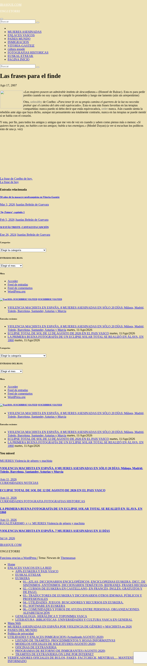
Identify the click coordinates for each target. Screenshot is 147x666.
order (104, 108)
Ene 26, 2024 (8, 234)
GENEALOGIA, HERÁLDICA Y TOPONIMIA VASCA (51, 616)
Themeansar (68, 557)
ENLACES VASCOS (21, 35)
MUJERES (7, 460)
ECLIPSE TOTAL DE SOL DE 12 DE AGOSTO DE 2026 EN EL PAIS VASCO (58, 333)
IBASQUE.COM (10, 4)
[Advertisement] (38, 155)
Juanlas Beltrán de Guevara (32, 204)
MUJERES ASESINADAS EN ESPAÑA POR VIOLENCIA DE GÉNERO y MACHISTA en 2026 (70, 626)
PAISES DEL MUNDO (22, 630)
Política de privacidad (21, 633)
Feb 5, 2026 (7, 219)
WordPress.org (16, 291)
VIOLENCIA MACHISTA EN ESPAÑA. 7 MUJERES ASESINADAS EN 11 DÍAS (55, 530)
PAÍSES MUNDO (19, 38)
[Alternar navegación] (1, 18)
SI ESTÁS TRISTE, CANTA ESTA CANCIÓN (24, 227)
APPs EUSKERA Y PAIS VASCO (36, 571)
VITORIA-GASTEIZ (21, 45)
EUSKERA (22, 578)
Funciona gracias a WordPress (18, 557)
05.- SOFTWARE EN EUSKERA (44, 605)
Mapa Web (14, 623)
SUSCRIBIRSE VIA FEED (50, 299)
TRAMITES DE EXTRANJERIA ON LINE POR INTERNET (54, 654)
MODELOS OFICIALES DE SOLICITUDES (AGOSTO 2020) (55, 643)
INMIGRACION (18, 42)
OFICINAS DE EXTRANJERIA (36, 647)
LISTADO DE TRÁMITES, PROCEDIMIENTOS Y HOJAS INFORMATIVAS (65, 640)
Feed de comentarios (20, 288)
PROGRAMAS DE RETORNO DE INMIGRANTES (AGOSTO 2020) (60, 650)
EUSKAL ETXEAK (20, 56)
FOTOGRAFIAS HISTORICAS (28, 52)
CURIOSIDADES (12, 482)
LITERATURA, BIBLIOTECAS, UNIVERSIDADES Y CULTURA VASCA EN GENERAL (73, 619)
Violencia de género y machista (33, 460)
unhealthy (36, 101)
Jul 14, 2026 (7, 538)
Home (11, 564)
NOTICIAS (31, 482)
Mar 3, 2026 (7, 204)
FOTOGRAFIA (34, 501)
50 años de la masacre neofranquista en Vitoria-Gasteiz (30, 197)
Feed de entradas (18, 284)
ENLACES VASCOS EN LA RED (29, 567)
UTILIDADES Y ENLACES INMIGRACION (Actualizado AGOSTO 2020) (55, 637)
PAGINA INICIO (18, 59)
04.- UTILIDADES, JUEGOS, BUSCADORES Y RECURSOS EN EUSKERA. (73, 602)
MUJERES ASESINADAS (25, 31)
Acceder (13, 281)
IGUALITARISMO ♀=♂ (16, 523)
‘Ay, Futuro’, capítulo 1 (12, 212)
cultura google (16, 49)
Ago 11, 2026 (8, 479)
